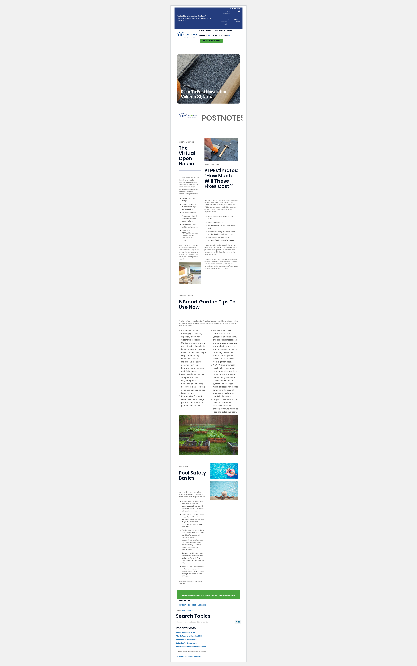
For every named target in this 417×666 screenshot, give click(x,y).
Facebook (191, 605)
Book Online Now (211, 41)
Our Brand (204, 35)
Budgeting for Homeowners (186, 639)
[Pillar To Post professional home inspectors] (187, 34)
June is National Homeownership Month (191, 646)
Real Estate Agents (223, 30)
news (183, 610)
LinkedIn (202, 605)
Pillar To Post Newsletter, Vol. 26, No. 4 (190, 636)
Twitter (182, 605)
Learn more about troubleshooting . (189, 657)
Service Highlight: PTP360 (185, 632)
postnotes (189, 610)
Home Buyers (205, 30)
